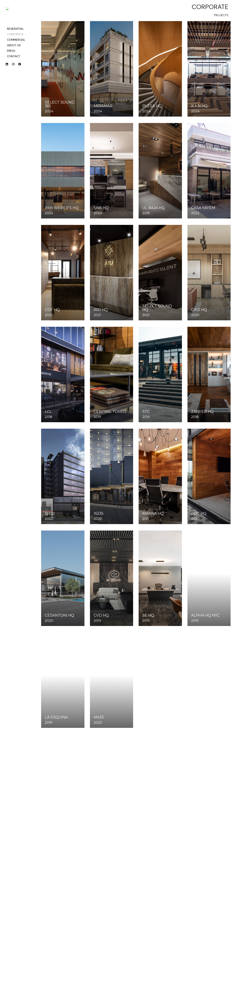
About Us (14, 45)
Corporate (15, 34)
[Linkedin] (8, 65)
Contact (13, 56)
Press (11, 51)
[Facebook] (21, 65)
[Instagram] (14, 65)
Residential (15, 29)
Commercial (16, 40)
